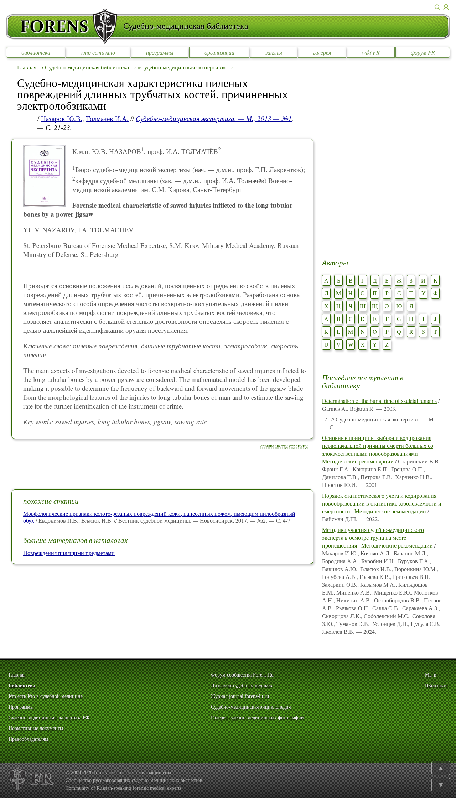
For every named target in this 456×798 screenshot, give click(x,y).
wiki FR (371, 52)
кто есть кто (98, 52)
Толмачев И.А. (107, 118)
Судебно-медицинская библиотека (87, 67)
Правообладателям (28, 739)
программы (159, 52)
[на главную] (64, 26)
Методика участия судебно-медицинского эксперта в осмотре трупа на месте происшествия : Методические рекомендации (378, 537)
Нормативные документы (36, 728)
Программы (21, 707)
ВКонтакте (436, 685)
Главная (26, 67)
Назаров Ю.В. (61, 118)
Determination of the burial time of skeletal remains (379, 400)
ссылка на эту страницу (284, 445)
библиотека (35, 52)
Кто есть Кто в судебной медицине (46, 696)
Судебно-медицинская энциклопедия (251, 707)
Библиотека (22, 685)
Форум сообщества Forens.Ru (242, 675)
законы (273, 52)
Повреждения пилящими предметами (69, 552)
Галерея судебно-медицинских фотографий (257, 717)
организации (219, 52)
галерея (322, 52)
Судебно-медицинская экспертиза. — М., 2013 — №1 (214, 118)
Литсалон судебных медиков (241, 685)
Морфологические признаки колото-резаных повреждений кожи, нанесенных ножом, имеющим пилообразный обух (159, 517)
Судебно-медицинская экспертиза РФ (49, 717)
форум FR (423, 52)
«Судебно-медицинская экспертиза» (182, 67)
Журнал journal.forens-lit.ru (240, 696)
